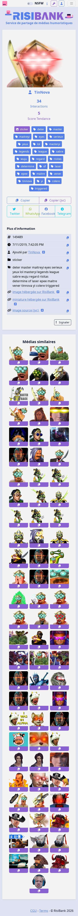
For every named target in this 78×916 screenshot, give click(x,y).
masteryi (54, 144)
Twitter (15, 214)
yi (41, 181)
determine (27, 166)
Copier (25, 200)
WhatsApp (32, 214)
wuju (23, 159)
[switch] (30, 3)
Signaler (63, 322)
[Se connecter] (61, 3)
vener (57, 173)
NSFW (39, 3)
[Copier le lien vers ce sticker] (18, 362)
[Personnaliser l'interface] (54, 3)
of (44, 166)
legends (23, 151)
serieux (58, 136)
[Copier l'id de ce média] (67, 238)
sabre (59, 151)
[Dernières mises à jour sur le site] (47, 3)
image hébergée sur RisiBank (33, 292)
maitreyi (24, 136)
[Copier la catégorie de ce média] (67, 260)
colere (55, 181)
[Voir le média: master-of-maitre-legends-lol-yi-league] (39, 802)
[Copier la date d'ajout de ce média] (67, 245)
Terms (43, 911)
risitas (57, 159)
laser (57, 166)
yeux (24, 144)
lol (38, 144)
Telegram (64, 214)
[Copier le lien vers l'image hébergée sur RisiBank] (67, 292)
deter (40, 129)
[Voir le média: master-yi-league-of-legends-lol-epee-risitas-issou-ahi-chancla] (39, 822)
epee (23, 173)
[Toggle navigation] (71, 3)
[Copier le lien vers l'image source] (67, 311)
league (42, 151)
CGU (33, 911)
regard (40, 159)
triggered (40, 188)
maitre (40, 173)
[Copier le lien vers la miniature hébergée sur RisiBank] (67, 300)
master (57, 129)
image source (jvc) (25, 310)
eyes (41, 136)
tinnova (27, 181)
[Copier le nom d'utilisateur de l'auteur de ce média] (67, 253)
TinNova (41, 92)
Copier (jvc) (57, 200)
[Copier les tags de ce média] (67, 268)
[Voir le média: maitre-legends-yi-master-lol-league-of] (18, 802)
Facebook (48, 214)
